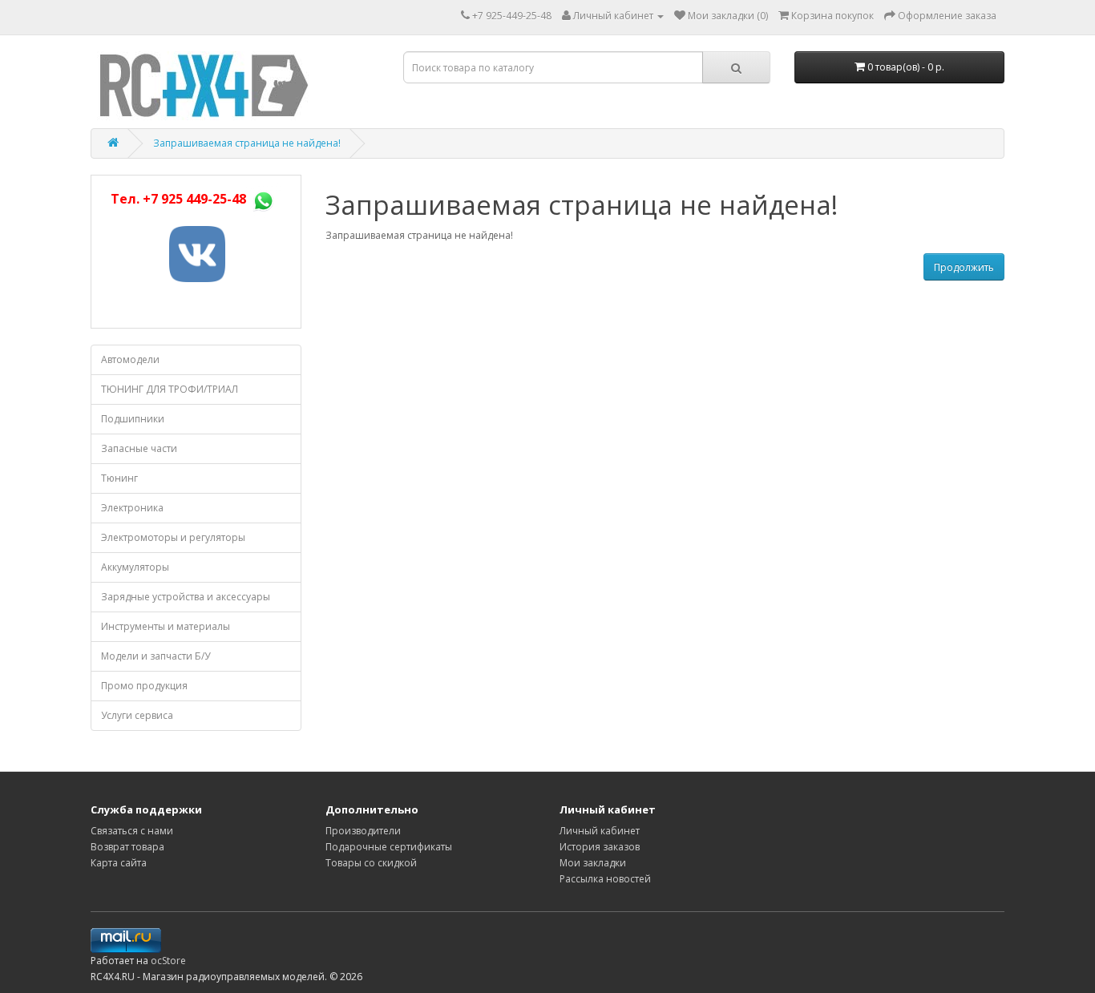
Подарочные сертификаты (388, 847)
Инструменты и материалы (165, 626)
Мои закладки (593, 863)
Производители (363, 831)
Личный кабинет (600, 831)
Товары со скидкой (371, 863)
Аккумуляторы (135, 567)
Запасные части (139, 448)
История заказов (600, 847)
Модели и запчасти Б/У (155, 656)
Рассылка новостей (605, 879)
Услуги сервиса (137, 715)
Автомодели (130, 359)
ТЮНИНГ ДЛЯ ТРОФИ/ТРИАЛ (169, 389)
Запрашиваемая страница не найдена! (247, 143)
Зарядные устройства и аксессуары (185, 596)
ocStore (168, 960)
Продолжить (964, 267)
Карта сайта (119, 863)
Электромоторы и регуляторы (173, 537)
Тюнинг (119, 478)
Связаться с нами (132, 831)
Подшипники (132, 419)
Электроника (132, 508)
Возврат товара (127, 847)
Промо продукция (144, 685)
